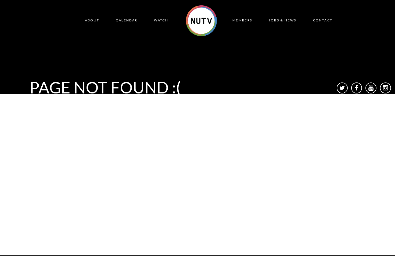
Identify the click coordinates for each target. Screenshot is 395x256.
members (242, 20)
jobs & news (282, 20)
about (92, 20)
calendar (126, 20)
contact (323, 20)
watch (161, 20)
